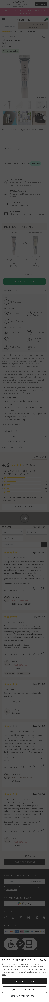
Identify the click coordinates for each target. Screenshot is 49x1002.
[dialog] (24, 979)
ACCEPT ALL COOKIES (24, 981)
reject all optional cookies (24, 989)
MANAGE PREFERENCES (23, 996)
